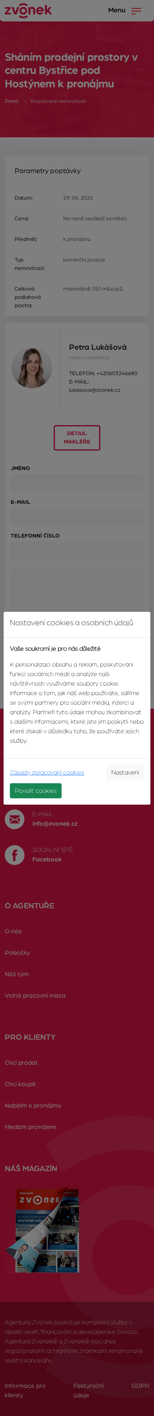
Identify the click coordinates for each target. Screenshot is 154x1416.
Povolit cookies (35, 791)
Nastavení (125, 772)
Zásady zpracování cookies (47, 772)
